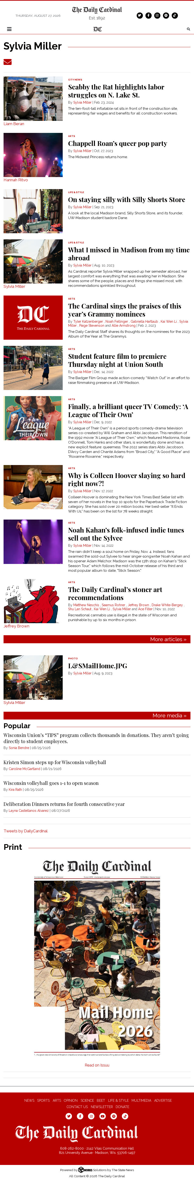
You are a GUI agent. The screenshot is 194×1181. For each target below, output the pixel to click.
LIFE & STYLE (76, 192)
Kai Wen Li (169, 321)
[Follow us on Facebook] (148, 15)
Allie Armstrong (124, 325)
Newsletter (102, 1107)
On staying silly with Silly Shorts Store (126, 199)
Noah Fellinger (117, 321)
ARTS (71, 136)
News (29, 1100)
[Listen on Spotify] (166, 15)
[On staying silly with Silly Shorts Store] (33, 211)
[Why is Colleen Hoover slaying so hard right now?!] (33, 487)
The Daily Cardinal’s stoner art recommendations (115, 593)
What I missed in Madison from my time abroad (129, 253)
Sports (43, 1100)
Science (87, 1100)
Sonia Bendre (19, 748)
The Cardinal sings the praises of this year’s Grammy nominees (124, 309)
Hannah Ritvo (16, 180)
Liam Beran (14, 123)
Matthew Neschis (86, 605)
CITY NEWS (75, 79)
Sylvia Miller (82, 102)
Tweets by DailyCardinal (26, 831)
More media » (169, 715)
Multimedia (141, 1100)
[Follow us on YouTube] (102, 1116)
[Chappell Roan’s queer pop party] (33, 155)
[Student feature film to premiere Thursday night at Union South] (33, 368)
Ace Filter (145, 609)
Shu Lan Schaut (79, 609)
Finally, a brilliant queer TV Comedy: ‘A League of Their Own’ (128, 410)
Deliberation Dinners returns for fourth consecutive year (64, 804)
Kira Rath (15, 790)
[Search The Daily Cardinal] (188, 29)
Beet (101, 1100)
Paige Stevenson (91, 325)
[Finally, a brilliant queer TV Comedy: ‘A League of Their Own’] (33, 418)
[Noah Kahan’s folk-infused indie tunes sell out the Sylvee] (33, 542)
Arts (57, 1100)
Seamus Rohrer (113, 605)
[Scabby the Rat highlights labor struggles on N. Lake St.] (33, 98)
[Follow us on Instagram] (157, 15)
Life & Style (118, 1100)
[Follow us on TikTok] (175, 15)
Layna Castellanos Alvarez (29, 811)
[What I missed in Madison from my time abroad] (33, 261)
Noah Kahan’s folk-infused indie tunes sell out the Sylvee (126, 533)
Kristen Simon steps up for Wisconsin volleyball (55, 762)
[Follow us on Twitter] (140, 15)
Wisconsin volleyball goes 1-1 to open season (51, 783)
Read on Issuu (97, 1065)
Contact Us (77, 1107)
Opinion (71, 1100)
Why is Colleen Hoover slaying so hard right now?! (126, 479)
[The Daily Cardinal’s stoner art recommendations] (33, 601)
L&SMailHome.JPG (97, 665)
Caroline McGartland (24, 769)
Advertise (163, 1100)
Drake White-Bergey (167, 605)
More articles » (168, 639)
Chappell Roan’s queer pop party (117, 143)
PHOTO (73, 658)
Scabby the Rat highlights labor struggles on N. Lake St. (116, 90)
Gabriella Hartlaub (144, 321)
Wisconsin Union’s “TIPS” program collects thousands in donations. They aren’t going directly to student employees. (96, 738)
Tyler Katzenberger (88, 321)
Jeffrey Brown (16, 626)
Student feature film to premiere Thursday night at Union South (117, 360)
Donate (122, 1107)
